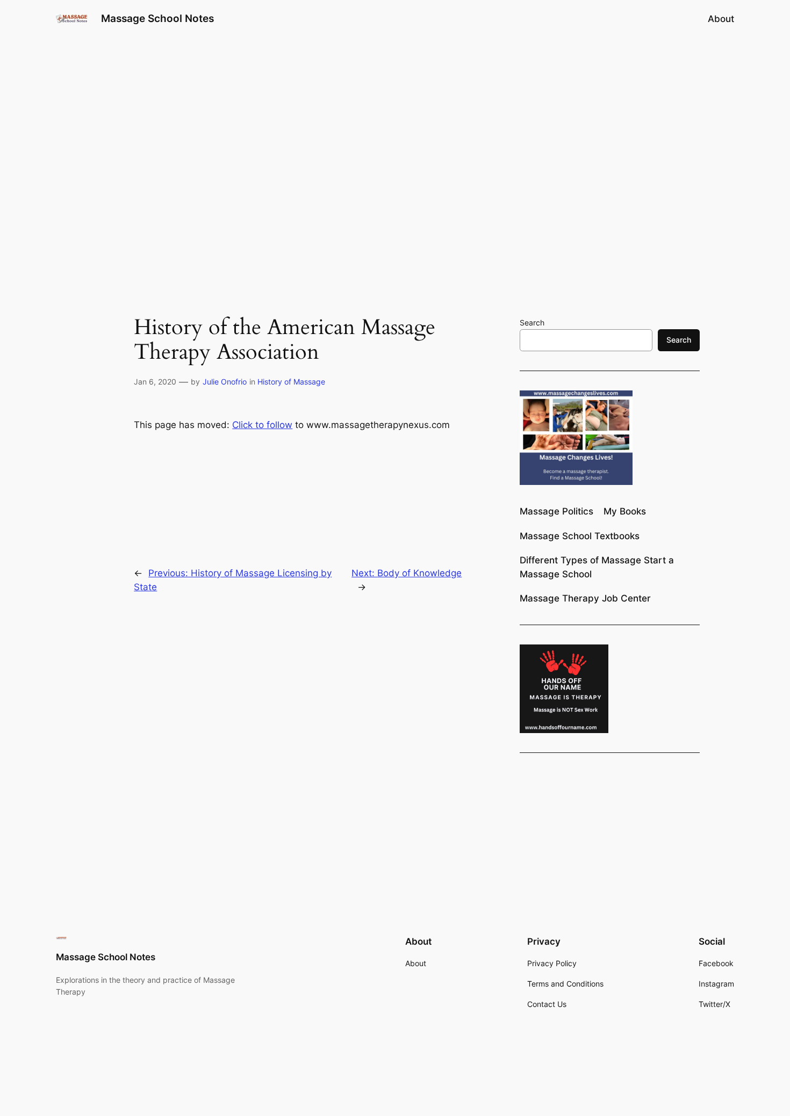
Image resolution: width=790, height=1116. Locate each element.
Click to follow (262, 424)
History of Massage (291, 381)
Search (532, 322)
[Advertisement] (395, 123)
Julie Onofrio (225, 381)
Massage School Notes (157, 18)
